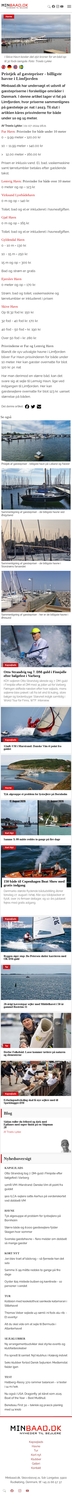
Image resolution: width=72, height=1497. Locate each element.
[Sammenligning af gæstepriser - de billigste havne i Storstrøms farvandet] (36, 540)
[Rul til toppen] (67, 1492)
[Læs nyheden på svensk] (21, 66)
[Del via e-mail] (39, 406)
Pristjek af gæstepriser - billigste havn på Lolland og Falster (35, 463)
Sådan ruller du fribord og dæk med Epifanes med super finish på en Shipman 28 (28, 1124)
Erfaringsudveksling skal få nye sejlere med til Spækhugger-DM (31, 1101)
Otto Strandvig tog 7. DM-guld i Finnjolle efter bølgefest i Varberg (35, 674)
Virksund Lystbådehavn (18, 195)
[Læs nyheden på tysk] (9, 66)
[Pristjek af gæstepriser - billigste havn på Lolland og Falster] (36, 441)
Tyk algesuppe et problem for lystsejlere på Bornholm (35, 794)
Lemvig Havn (11, 181)
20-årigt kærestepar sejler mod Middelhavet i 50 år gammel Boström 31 (34, 1005)
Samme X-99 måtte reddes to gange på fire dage (32, 839)
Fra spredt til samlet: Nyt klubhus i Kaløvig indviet (36, 1355)
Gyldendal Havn (12, 240)
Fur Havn (8, 131)
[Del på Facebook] (27, 406)
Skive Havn (10, 306)
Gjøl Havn (8, 217)
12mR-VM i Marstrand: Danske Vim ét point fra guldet (32, 747)
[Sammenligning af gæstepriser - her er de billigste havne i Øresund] (36, 591)
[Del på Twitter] (33, 406)
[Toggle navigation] (69, 6)
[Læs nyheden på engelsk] (3, 66)
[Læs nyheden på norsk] (15, 66)
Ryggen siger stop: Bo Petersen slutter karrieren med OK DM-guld (35, 957)
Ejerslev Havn (11, 279)
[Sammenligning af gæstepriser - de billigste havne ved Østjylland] (36, 489)
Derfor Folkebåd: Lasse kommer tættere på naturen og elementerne (34, 1053)
